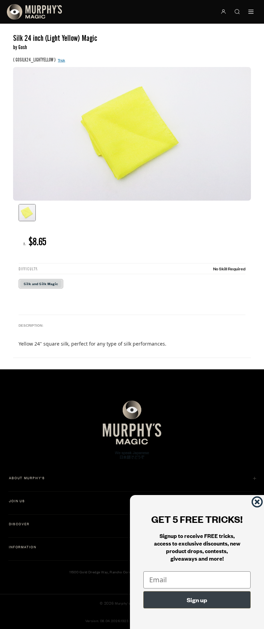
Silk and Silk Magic (41, 284)
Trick (61, 60)
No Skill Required (229, 268)
